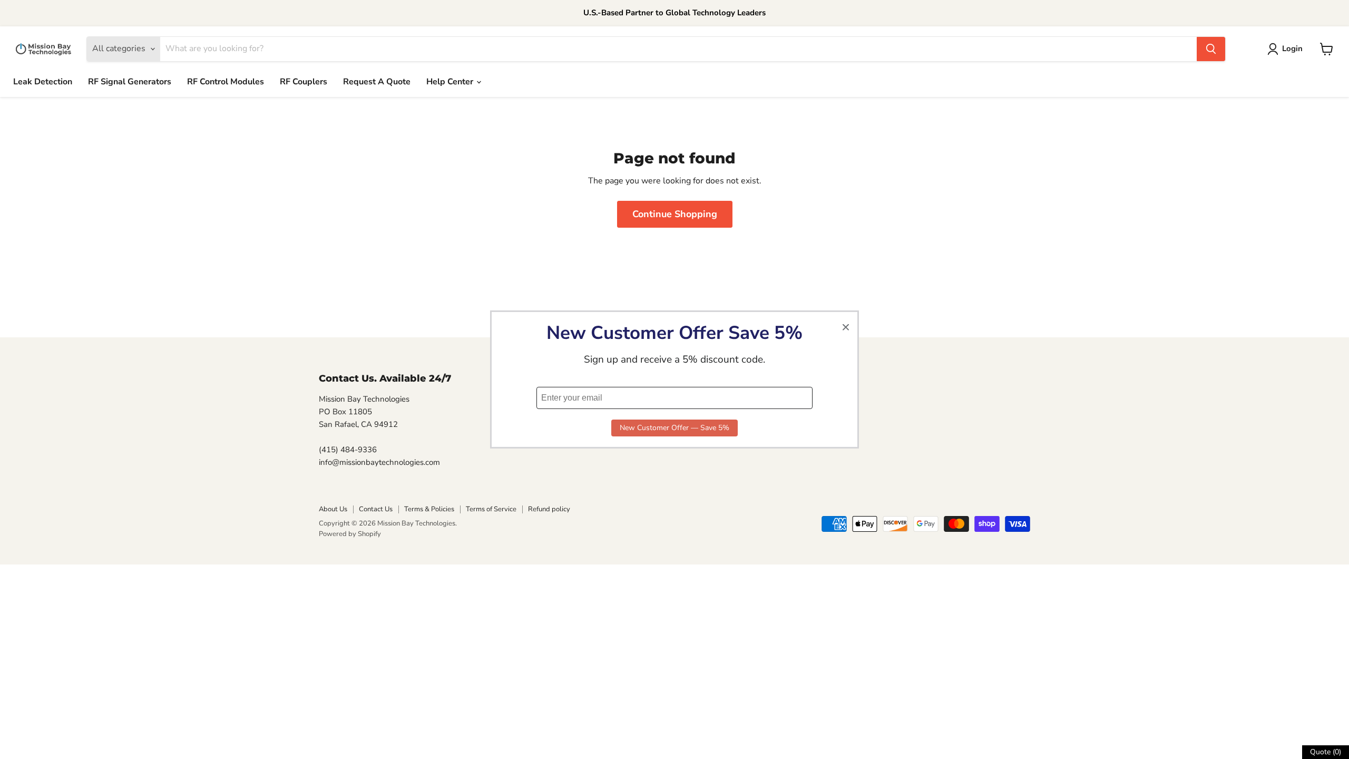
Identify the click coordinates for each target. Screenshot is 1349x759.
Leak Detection (42, 81)
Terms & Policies (429, 509)
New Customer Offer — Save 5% (674, 428)
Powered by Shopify (350, 534)
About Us (333, 509)
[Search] (1211, 49)
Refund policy (549, 509)
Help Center (450, 81)
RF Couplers (303, 81)
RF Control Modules (225, 81)
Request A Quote (376, 81)
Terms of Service (491, 509)
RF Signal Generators (129, 81)
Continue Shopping (674, 214)
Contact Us (376, 509)
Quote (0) (1325, 752)
